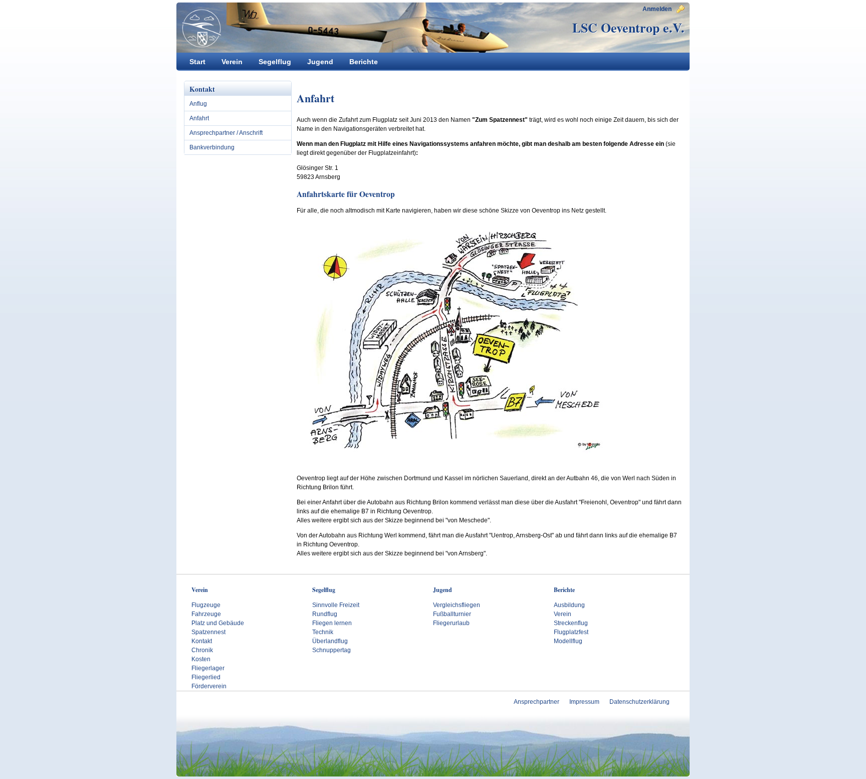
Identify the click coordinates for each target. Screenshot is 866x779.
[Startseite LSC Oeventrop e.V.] (199, 28)
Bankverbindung (212, 147)
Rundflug (324, 614)
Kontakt (201, 641)
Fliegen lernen (332, 623)
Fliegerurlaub (451, 623)
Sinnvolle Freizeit (335, 605)
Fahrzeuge (206, 614)
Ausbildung (569, 605)
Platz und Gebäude (217, 623)
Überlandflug (330, 641)
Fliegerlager (208, 668)
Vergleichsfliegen (456, 605)
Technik (322, 632)
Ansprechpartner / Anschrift (226, 132)
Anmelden (657, 9)
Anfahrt (199, 118)
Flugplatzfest (571, 632)
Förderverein (209, 686)
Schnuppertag (331, 650)
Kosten (200, 659)
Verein (562, 614)
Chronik (202, 650)
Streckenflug (571, 623)
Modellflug (568, 641)
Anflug (198, 103)
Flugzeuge (206, 605)
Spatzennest (208, 632)
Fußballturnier (452, 614)
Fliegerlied (206, 677)
